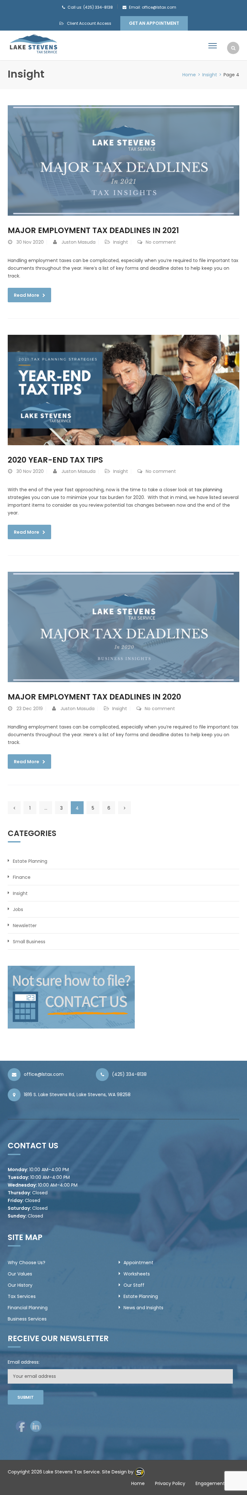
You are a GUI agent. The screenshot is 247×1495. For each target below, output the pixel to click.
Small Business (29, 941)
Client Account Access (89, 23)
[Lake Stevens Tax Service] (33, 43)
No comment (161, 242)
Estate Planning (30, 861)
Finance (22, 877)
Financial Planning (28, 1307)
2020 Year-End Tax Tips (55, 460)
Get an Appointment (154, 23)
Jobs (18, 909)
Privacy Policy (170, 1483)
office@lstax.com (44, 1074)
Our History (20, 1285)
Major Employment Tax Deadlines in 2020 (94, 696)
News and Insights (143, 1307)
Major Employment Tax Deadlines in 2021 (93, 230)
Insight (209, 74)
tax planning (208, 489)
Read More (26, 295)
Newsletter (25, 925)
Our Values (20, 1274)
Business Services (27, 1319)
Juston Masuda (78, 242)
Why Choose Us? (26, 1262)
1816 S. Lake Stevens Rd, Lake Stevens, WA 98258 (77, 1094)
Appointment (138, 1262)
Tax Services (22, 1296)
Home (189, 74)
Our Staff (134, 1285)
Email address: (24, 1362)
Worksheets (137, 1274)
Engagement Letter (217, 1483)
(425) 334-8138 (129, 1074)
